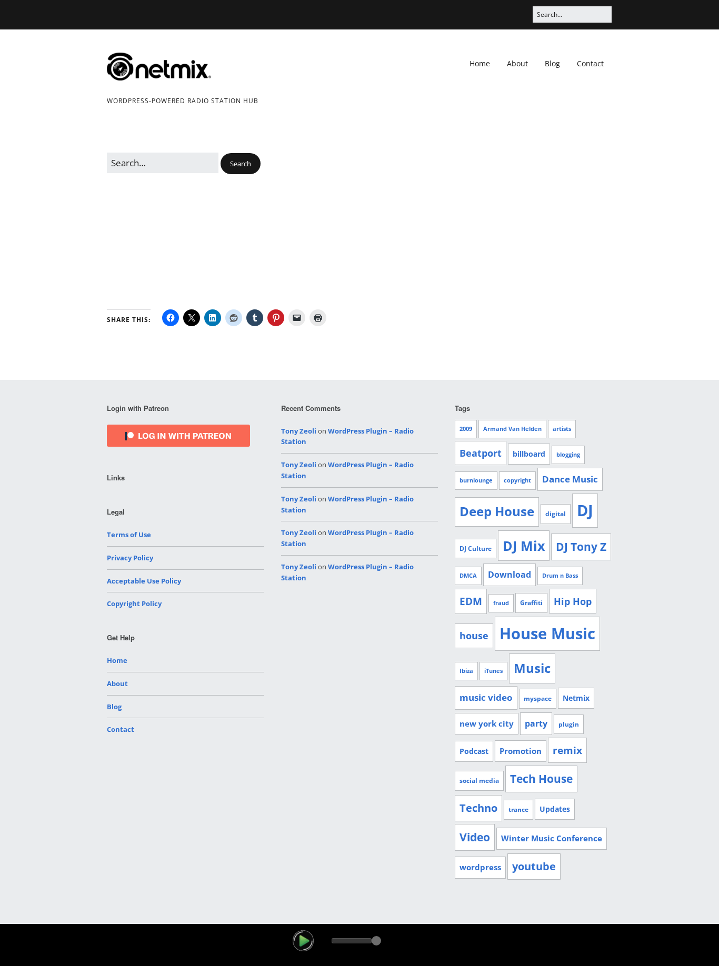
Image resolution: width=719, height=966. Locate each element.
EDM (471, 601)
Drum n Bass (560, 575)
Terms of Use (129, 534)
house (474, 635)
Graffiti (531, 602)
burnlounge (476, 480)
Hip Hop (573, 601)
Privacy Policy (130, 557)
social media (479, 780)
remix (567, 750)
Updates (555, 809)
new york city (487, 723)
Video (475, 837)
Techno (478, 808)
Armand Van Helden (512, 428)
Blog (552, 63)
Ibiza (466, 671)
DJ (585, 510)
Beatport (481, 453)
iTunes (493, 671)
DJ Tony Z (581, 546)
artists (562, 428)
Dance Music (570, 479)
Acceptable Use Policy (144, 581)
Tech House (541, 778)
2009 (466, 428)
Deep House (497, 511)
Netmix (576, 698)
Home (480, 63)
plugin (568, 724)
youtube (534, 866)
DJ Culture (476, 548)
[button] (241, 164)
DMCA (468, 575)
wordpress (480, 867)
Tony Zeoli (298, 431)
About (517, 63)
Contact (590, 63)
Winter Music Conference (551, 838)
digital (555, 513)
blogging (568, 454)
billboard (529, 454)
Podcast (474, 751)
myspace (538, 698)
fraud (501, 603)
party (536, 723)
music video (486, 697)
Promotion (521, 751)
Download (509, 574)
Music (532, 668)
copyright (517, 480)
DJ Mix (524, 546)
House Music (547, 633)
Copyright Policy (134, 603)
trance (518, 809)
